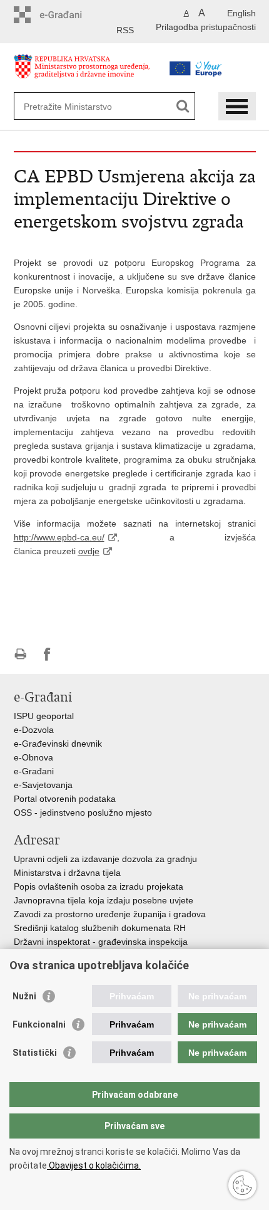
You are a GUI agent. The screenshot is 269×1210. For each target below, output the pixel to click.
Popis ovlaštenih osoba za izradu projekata (98, 886)
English (241, 13)
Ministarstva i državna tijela (67, 873)
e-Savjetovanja (43, 785)
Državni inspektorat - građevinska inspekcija (101, 942)
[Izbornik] (237, 106)
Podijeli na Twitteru (74, 654)
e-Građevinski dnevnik (58, 744)
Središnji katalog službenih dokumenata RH (100, 928)
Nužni (24, 996)
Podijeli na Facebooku (47, 654)
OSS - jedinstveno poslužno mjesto (83, 813)
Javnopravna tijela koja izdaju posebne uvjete (103, 900)
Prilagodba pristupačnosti (206, 27)
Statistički (35, 1053)
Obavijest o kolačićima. (94, 1165)
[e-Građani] (67, 14)
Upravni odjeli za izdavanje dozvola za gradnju (105, 859)
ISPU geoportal (44, 716)
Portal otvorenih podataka (65, 799)
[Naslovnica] (86, 71)
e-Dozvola (34, 730)
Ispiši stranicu (20, 654)
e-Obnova (33, 757)
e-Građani (34, 771)
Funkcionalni (39, 1024)
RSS (125, 30)
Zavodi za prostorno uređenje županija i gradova (110, 914)
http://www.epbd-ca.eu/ (59, 537)
